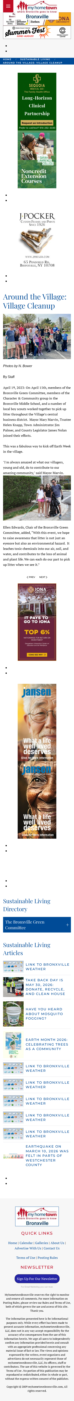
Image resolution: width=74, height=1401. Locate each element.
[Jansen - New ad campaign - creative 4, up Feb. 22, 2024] (37, 799)
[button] (8, 6)
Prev (32, 577)
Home (12, 1243)
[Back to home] (37, 10)
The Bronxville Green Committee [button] (24, 924)
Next (42, 577)
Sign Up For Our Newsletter (37, 1278)
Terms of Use (25, 1257)
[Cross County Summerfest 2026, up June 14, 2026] (37, 32)
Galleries (41, 1243)
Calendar (26, 1243)
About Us (57, 1243)
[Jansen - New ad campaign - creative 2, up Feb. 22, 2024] (37, 722)
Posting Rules (48, 1257)
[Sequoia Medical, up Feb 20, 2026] (37, 101)
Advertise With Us (28, 1248)
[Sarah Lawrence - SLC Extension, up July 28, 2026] (37, 159)
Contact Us (52, 1248)
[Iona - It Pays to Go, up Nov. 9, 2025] (37, 621)
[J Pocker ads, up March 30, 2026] (37, 239)
